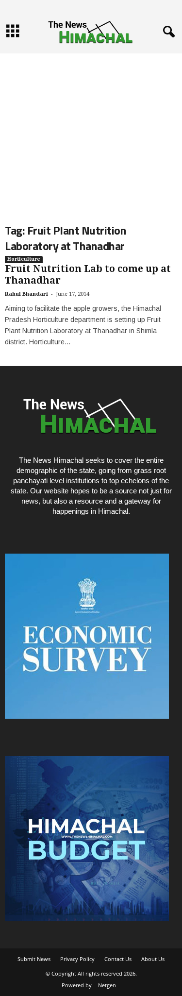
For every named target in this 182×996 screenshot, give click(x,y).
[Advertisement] (91, 130)
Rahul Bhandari (26, 294)
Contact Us (118, 958)
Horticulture (23, 259)
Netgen (107, 985)
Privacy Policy (77, 958)
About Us (153, 958)
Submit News (33, 958)
